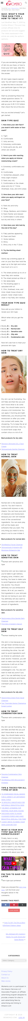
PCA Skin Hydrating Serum (11, 624)
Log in (22, 1017)
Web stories (5, 981)
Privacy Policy (6, 971)
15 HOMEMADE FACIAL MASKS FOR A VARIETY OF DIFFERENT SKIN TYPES (13, 797)
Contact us (5, 974)
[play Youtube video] (14, 863)
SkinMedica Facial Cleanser (12, 545)
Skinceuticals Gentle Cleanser (13, 449)
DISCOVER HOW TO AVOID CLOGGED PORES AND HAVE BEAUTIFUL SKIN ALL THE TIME (13, 816)
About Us (4, 978)
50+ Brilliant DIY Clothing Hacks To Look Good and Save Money (15, 936)
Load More (14, 910)
